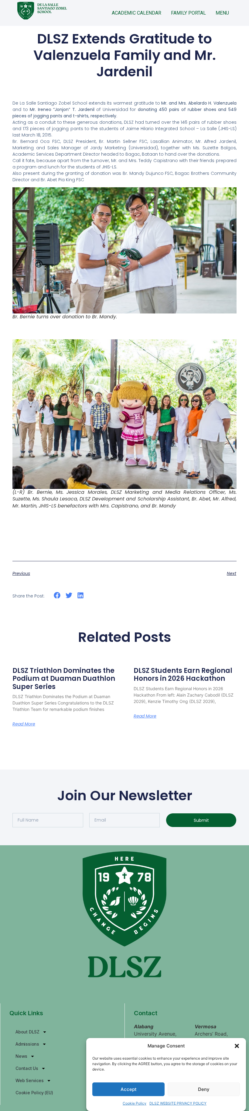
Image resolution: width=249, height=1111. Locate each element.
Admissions (27, 1044)
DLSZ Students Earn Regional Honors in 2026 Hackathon (183, 674)
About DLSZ (27, 1031)
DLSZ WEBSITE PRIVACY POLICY (177, 1103)
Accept (129, 1089)
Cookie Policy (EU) (34, 1092)
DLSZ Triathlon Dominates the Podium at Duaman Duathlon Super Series (63, 678)
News (21, 1056)
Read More (23, 724)
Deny (204, 1089)
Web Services (29, 1080)
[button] (237, 1046)
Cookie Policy (134, 1103)
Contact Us (26, 1068)
